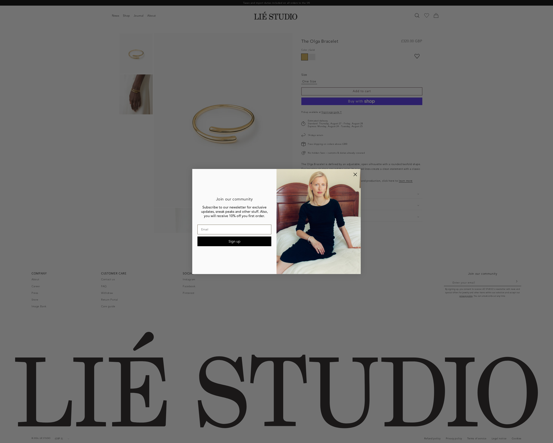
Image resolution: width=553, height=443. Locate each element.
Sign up (234, 241)
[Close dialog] (355, 174)
